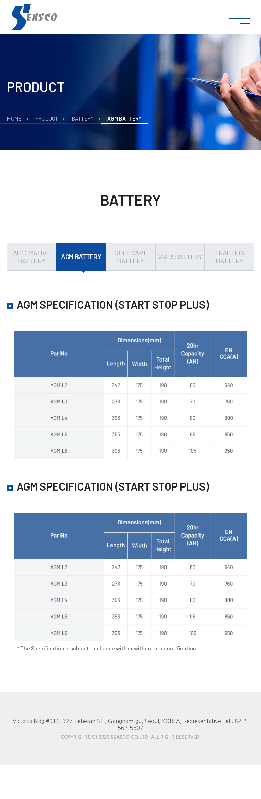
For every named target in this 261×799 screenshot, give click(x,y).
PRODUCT (46, 118)
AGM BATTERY (124, 118)
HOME (14, 118)
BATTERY (83, 118)
